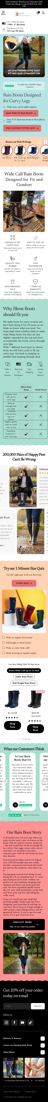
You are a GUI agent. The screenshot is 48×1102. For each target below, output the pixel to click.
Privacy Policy (30, 1092)
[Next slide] (45, 142)
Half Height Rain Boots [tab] (24, 683)
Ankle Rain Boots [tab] (24, 677)
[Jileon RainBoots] (22, 13)
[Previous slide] (40, 142)
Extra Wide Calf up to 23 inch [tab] (24, 671)
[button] (29, 739)
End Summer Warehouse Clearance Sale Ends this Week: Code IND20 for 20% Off (24, 4)
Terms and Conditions (11, 1092)
